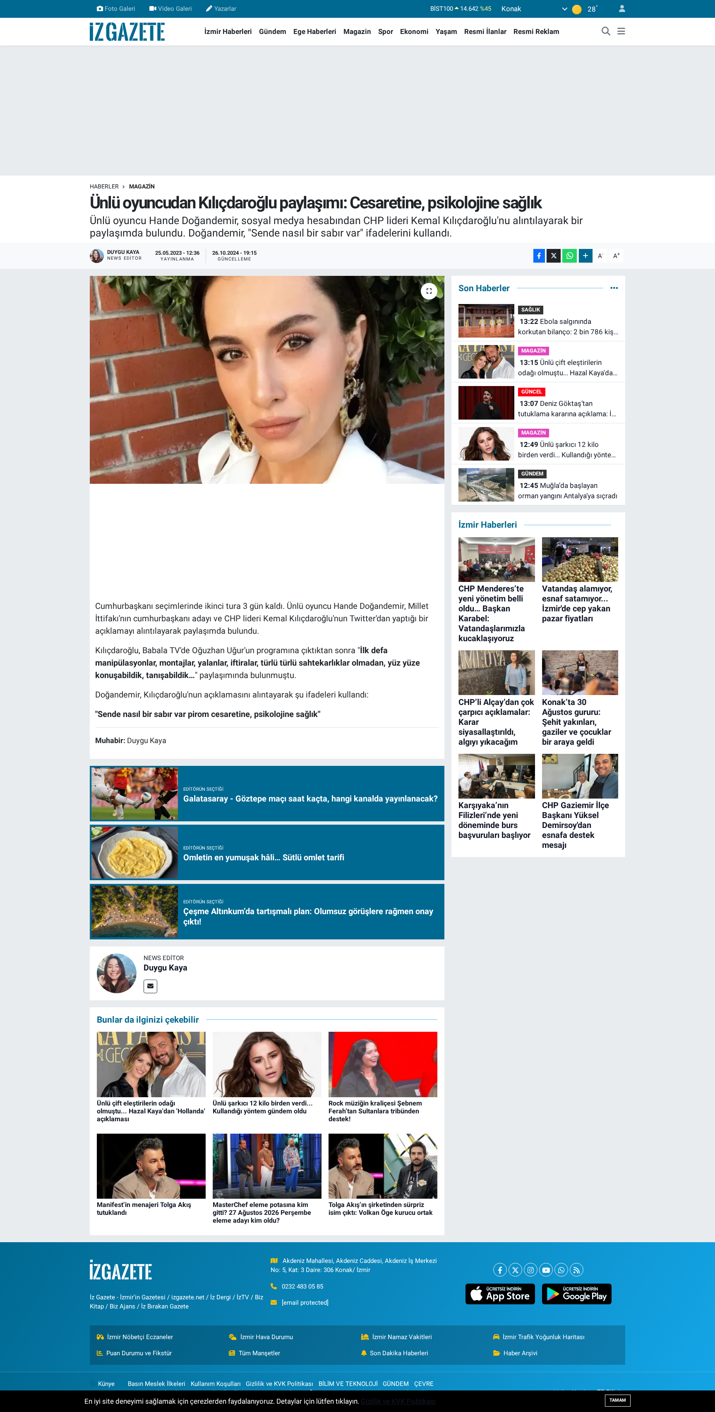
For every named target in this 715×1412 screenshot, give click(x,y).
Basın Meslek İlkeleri (156, 1384)
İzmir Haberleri (228, 31)
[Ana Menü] (621, 32)
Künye (106, 1384)
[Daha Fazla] (586, 256)
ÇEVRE (424, 1384)
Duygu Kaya (165, 968)
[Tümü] (614, 288)
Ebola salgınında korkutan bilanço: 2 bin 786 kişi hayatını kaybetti (566, 327)
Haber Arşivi (520, 1353)
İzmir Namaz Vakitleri (402, 1337)
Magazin (357, 31)
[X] (515, 1270)
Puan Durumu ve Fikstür (139, 1353)
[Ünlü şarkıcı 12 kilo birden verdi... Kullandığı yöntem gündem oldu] (267, 1064)
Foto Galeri (120, 8)
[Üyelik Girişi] (618, 9)
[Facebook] (500, 1270)
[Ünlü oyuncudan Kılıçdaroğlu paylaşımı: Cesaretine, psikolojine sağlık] (267, 380)
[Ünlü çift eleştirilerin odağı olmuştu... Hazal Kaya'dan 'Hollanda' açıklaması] (151, 1064)
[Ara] (606, 32)
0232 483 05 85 (302, 1286)
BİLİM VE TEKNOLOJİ (348, 1384)
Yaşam (446, 31)
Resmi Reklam (536, 31)
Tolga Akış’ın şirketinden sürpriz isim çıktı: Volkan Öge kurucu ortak (381, 1208)
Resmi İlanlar (485, 31)
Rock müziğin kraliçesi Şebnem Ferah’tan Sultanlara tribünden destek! (375, 1111)
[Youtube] (546, 1270)
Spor (385, 31)
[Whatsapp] (561, 1270)
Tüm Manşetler (259, 1353)
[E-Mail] (150, 986)
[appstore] (500, 1294)
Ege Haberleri (314, 31)
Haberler (104, 186)
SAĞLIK (530, 310)
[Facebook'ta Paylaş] (539, 256)
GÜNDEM (532, 474)
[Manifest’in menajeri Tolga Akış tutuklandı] (151, 1165)
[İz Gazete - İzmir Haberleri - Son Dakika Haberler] (128, 31)
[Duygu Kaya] (117, 972)
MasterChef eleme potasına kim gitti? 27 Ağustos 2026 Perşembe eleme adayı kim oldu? (262, 1212)
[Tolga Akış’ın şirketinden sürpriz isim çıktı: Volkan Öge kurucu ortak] (383, 1165)
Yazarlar (225, 8)
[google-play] (576, 1294)
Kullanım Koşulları (216, 1384)
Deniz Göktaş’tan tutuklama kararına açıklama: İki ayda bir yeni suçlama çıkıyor (567, 409)
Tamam (617, 1400)
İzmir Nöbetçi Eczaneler (140, 1337)
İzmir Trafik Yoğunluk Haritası (544, 1337)
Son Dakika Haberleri (399, 1353)
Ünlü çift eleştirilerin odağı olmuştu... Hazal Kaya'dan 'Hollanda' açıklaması (151, 1111)
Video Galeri (175, 8)
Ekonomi (414, 31)
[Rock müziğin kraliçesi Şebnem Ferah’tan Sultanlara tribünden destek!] (383, 1064)
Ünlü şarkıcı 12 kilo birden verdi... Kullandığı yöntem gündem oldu (263, 1107)
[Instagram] (530, 1270)
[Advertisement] (357, 111)
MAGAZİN (142, 186)
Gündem (272, 31)
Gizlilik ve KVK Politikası (279, 1384)
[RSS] (576, 1270)
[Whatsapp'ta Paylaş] (569, 256)
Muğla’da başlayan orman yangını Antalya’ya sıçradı (567, 490)
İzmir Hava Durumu (266, 1337)
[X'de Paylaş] (554, 256)
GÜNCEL (531, 392)
